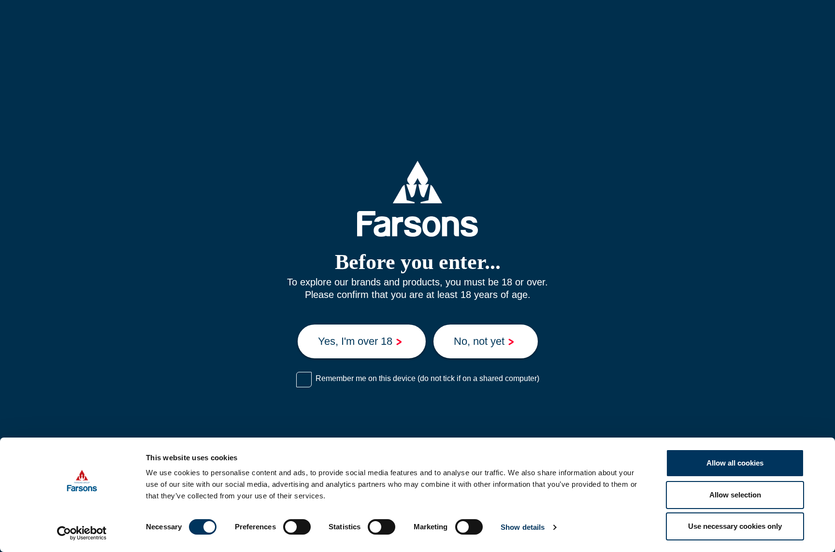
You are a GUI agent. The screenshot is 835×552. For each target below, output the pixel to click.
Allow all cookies (734, 463)
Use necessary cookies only (735, 526)
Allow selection (735, 495)
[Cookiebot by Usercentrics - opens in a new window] (82, 533)
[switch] (297, 527)
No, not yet (479, 341)
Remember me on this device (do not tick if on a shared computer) (427, 378)
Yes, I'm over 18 (355, 341)
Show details (523, 527)
